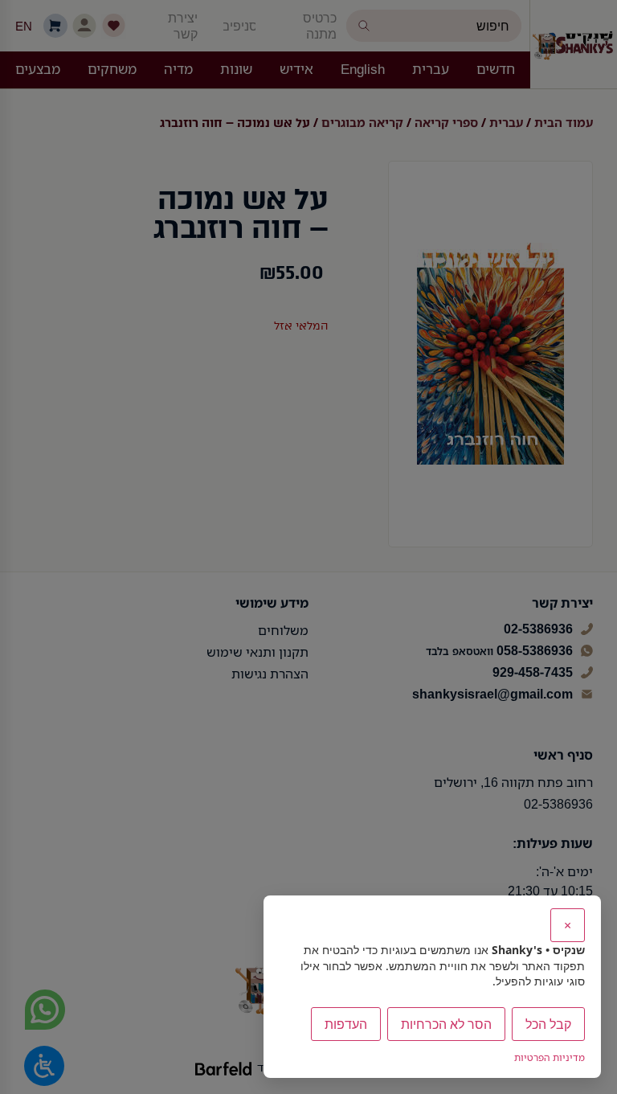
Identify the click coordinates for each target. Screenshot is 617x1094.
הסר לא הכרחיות (446, 1024)
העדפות (346, 1024)
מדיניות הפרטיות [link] (549, 1057)
